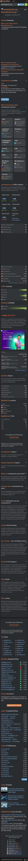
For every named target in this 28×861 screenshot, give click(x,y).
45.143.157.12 (4, 761)
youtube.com (20, 640)
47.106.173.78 (5, 768)
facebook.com (8, 642)
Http (14, 579)
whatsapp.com (21, 654)
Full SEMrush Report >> (21, 370)
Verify (14, 562)
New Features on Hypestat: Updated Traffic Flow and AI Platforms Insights (16, 797)
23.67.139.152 (4, 753)
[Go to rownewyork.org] (17, 12)
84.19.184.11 (4, 755)
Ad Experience (14, 452)
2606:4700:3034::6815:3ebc (9, 759)
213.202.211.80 (5, 762)
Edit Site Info (5, 99)
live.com (19, 652)
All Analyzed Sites (5, 859)
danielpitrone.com (6, 682)
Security (4, 174)
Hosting (4, 148)
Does (14, 502)
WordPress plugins (5, 162)
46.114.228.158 (5, 749)
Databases (18, 129)
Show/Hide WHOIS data (10, 820)
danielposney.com (6, 684)
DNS (14, 598)
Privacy (16, 859)
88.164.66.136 (5, 774)
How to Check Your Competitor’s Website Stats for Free (17, 804)
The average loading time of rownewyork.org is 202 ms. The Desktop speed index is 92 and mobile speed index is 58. (13, 493)
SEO (16, 155)
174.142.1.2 (4, 764)
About (20, 859)
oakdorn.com (5, 674)
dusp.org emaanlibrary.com (9, 735)
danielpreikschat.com (7, 680)
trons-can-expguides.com (8, 678)
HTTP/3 (18, 165)
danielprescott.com (6, 685)
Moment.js (6, 133)
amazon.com (20, 644)
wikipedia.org (7, 652)
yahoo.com (20, 650)
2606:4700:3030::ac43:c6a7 (9, 757)
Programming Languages (6, 141)
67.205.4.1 (4, 751)
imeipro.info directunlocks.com (10, 728)
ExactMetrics (19, 125)
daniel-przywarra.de (6, 666)
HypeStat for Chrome (15, 705)
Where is (14, 474)
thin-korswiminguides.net (8, 687)
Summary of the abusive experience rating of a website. (13, 466)
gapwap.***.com (5, 668)
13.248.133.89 (5, 770)
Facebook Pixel (20, 123)
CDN (3, 119)
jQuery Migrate (7, 136)
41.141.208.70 (5, 772)
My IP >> (24, 779)
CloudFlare (6, 122)
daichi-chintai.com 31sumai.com (11, 724)
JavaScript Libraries (5, 130)
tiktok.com (7, 646)
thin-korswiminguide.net (7, 689)
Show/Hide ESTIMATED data (12, 815)
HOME (13, 1)
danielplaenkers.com (7, 664)
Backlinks (7, 376)
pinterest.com (8, 654)
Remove (6, 823)
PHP (5, 144)
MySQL (18, 131)
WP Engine (19, 143)
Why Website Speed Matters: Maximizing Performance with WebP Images (16, 790)
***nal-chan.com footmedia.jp (10, 741)
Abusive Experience (14, 463)
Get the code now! (14, 837)
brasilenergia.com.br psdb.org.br (11, 730)
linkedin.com (20, 648)
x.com (5, 644)
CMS (16, 148)
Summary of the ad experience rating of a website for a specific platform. (12, 455)
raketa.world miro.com (8, 716)
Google (14, 525)
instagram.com (21, 642)
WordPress (19, 151)
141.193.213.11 (11, 68)
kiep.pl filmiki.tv (6, 726)
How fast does (14, 487)
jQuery (5, 135)
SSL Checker (14, 541)
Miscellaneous (19, 161)
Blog (12, 859)
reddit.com (20, 646)
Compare (21, 4)
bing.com (6, 648)
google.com (7, 640)
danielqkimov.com (6, 662)
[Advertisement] (14, 46)
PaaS (16, 140)
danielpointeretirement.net (8, 672)
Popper (18, 163)
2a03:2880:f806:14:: (7, 776)
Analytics (18, 119)
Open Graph (19, 167)
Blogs (4, 155)
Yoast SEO (19, 157)
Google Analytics (20, 122)
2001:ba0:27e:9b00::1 (7, 766)
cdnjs (5, 123)
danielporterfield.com (7, 676)
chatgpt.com (7, 650)
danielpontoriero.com (7, 670)
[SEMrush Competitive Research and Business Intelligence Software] (8, 315)
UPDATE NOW (14, 437)
